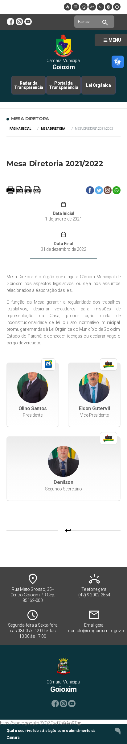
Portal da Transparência (63, 85)
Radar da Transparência (28, 85)
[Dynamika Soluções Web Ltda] (118, 731)
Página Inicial (20, 128)
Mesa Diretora (53, 128)
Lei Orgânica (98, 85)
